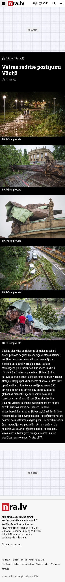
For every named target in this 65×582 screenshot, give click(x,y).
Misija (24, 560)
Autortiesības (28, 564)
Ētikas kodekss (42, 564)
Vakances (55, 564)
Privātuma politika (36, 560)
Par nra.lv (6, 560)
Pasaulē (19, 58)
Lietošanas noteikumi (11, 564)
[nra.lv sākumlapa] (16, 3)
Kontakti (5, 569)
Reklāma (16, 560)
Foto (10, 58)
